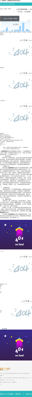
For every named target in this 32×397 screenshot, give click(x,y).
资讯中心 (2, 34)
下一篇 (5, 284)
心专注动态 (2, 100)
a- (1, 145)
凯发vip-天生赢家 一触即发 (5, 8)
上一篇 (1, 251)
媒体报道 (2, 133)
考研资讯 (19, 32)
